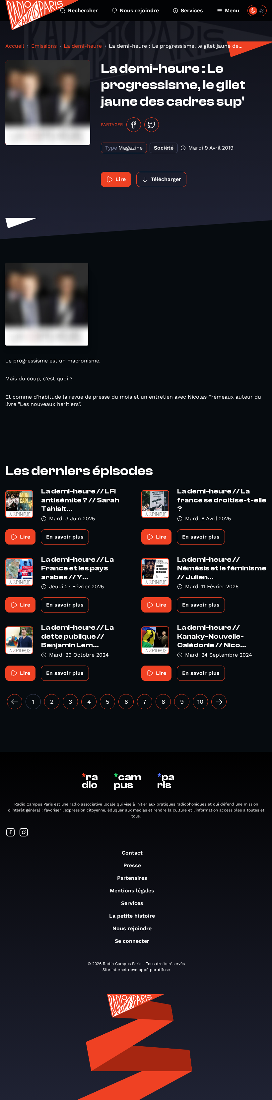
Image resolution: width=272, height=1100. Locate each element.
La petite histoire (132, 916)
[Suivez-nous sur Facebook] (10, 833)
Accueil (14, 46)
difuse (164, 969)
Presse (132, 865)
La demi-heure (83, 46)
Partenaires (132, 878)
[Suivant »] (219, 701)
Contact (132, 853)
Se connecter (132, 941)
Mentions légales (132, 890)
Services (192, 10)
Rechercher (83, 10)
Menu (232, 10)
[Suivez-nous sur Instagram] (24, 833)
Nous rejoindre (139, 10)
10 (200, 701)
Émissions (44, 46)
